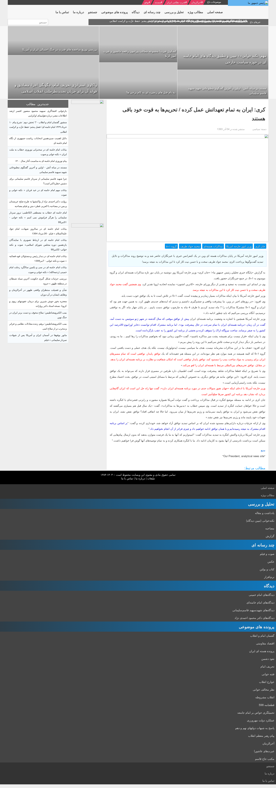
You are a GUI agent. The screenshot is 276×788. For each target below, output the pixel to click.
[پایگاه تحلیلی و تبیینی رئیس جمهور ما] (87, 160)
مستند (158, 2)
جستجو (270, 766)
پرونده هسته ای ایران (261, 651)
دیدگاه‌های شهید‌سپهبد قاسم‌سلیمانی (253, 610)
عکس (271, 561)
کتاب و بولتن (267, 569)
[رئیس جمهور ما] (248, 3)
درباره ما (140, 478)
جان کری (260, 246)
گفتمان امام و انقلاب (262, 635)
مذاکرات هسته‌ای (213, 246)
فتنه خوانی (268, 674)
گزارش (270, 536)
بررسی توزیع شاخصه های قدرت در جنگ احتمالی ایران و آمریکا (59, 49)
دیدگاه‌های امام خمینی (261, 595)
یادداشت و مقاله (264, 513)
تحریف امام (267, 666)
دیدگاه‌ (269, 586)
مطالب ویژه (267, 495)
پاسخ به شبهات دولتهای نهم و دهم (254, 728)
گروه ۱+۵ (171, 246)
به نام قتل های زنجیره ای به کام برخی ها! (150, 92)
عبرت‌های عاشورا (264, 751)
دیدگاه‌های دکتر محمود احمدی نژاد (254, 618)
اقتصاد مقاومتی (265, 643)
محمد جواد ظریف (190, 246)
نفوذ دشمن (267, 659)
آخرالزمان (196, 2)
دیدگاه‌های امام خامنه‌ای (260, 602)
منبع (263, 450)
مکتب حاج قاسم (264, 759)
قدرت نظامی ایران (176, 2)
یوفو (146, 2)
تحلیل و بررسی (261, 504)
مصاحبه (269, 528)
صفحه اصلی (267, 488)
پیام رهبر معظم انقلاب (261, 736)
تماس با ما (127, 478)
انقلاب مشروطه (264, 697)
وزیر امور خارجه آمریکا (239, 246)
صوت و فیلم (267, 554)
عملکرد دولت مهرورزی (260, 720)
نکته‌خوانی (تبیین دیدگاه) (260, 520)
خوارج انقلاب (266, 682)
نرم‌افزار (269, 577)
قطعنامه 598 (266, 705)
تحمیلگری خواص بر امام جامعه (255, 712)
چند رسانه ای (263, 545)
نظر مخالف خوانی (263, 689)
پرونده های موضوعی (256, 626)
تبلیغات (151, 478)
